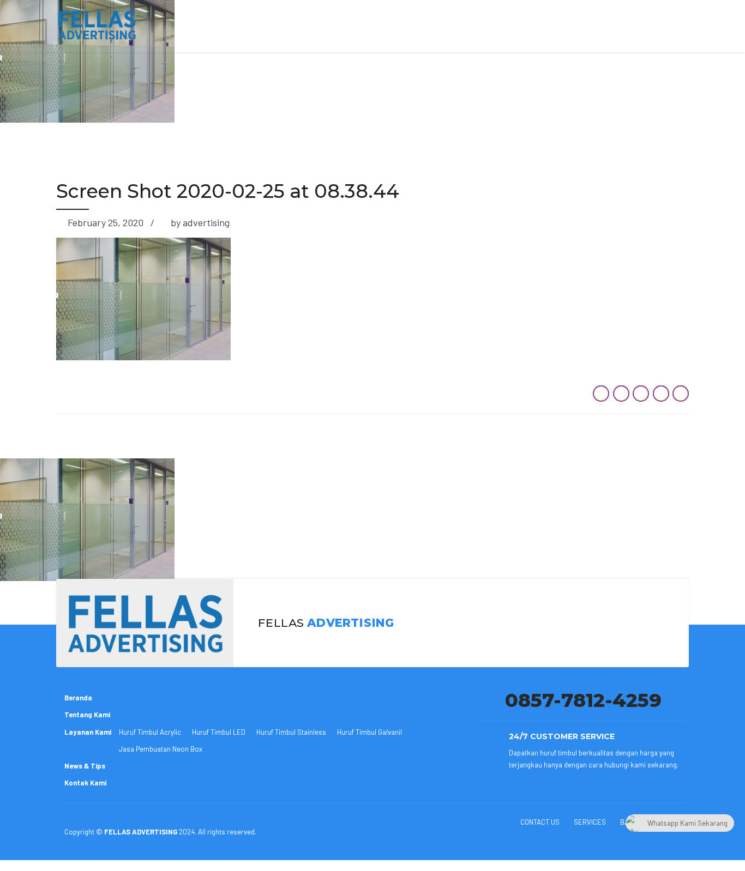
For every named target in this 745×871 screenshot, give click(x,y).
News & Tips (84, 765)
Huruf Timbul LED (218, 732)
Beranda (78, 697)
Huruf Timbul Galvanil (369, 732)
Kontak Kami (85, 782)
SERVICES (590, 822)
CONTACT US (540, 822)
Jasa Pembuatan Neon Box (160, 749)
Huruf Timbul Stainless (291, 732)
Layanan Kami (87, 732)
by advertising (200, 222)
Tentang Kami (87, 714)
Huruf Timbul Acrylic (150, 732)
